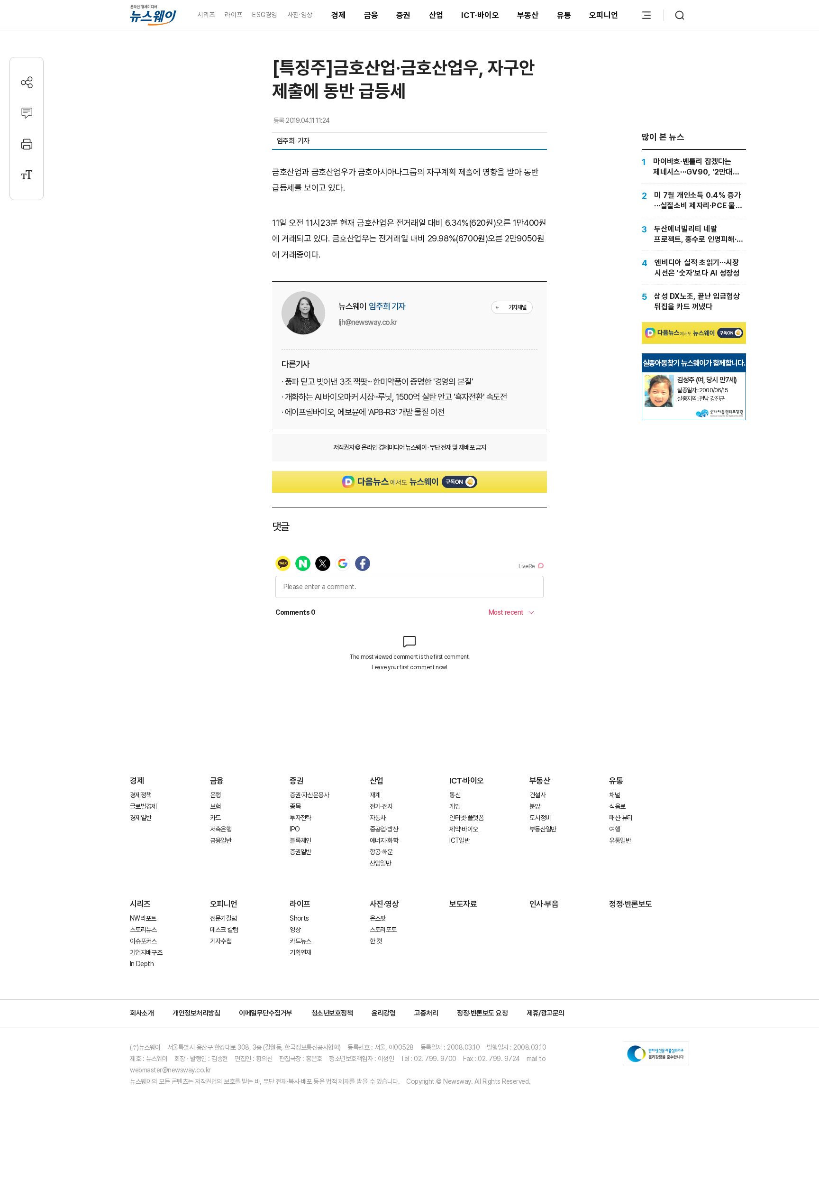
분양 (534, 806)
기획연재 (300, 952)
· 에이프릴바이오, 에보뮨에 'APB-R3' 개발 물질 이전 (363, 412)
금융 (371, 15)
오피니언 (603, 15)
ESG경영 (264, 14)
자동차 (378, 817)
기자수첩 (220, 941)
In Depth (142, 964)
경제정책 (140, 795)
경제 (338, 15)
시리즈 (206, 14)
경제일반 (140, 817)
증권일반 (300, 852)
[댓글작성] (27, 113)
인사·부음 (544, 904)
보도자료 (463, 904)
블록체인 (300, 840)
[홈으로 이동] (153, 15)
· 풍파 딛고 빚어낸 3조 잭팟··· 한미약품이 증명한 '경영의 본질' (377, 382)
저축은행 (220, 829)
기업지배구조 (146, 952)
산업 (436, 15)
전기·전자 (381, 806)
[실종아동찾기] (659, 378)
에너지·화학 (384, 840)
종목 (295, 806)
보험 (215, 806)
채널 (614, 795)
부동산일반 (542, 829)
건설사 (537, 795)
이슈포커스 (143, 941)
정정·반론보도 (630, 904)
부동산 (528, 15)
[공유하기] (27, 82)
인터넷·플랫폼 (466, 817)
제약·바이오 (463, 829)
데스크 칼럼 (224, 929)
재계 (375, 795)
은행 (215, 795)
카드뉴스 (300, 941)
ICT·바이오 (480, 15)
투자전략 (300, 817)
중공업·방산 (384, 829)
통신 (454, 795)
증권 (403, 15)
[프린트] (27, 144)
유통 (564, 15)
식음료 (617, 806)
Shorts (299, 918)
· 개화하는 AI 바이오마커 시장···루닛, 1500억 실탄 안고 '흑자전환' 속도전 (394, 397)
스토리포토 (383, 929)
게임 (454, 806)
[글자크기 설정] (27, 175)
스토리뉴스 (143, 929)
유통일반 (619, 840)
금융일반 (220, 840)
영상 (295, 929)
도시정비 (540, 817)
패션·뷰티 (620, 817)
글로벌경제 (143, 806)
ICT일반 (459, 840)
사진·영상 (299, 14)
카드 (215, 817)
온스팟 (378, 918)
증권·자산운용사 (309, 795)
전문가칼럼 (223, 918)
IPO (295, 829)
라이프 (233, 14)
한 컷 (376, 941)
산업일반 (380, 863)
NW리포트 (143, 918)
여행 (614, 829)
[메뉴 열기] (646, 15)
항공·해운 (381, 852)
